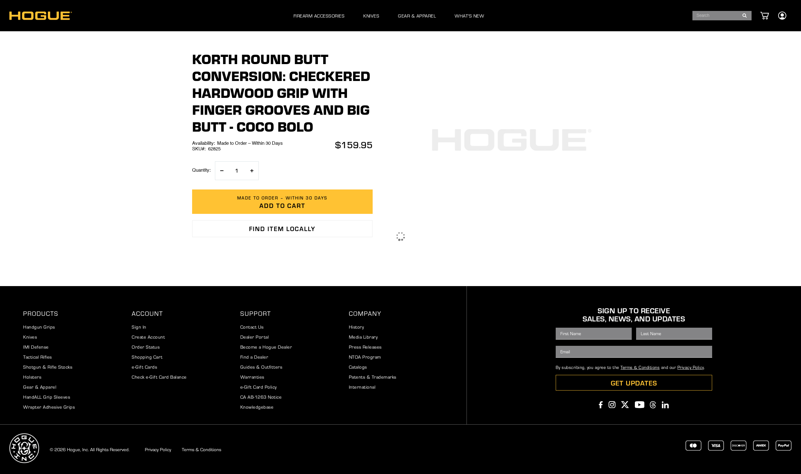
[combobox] (722, 15)
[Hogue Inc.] (40, 16)
